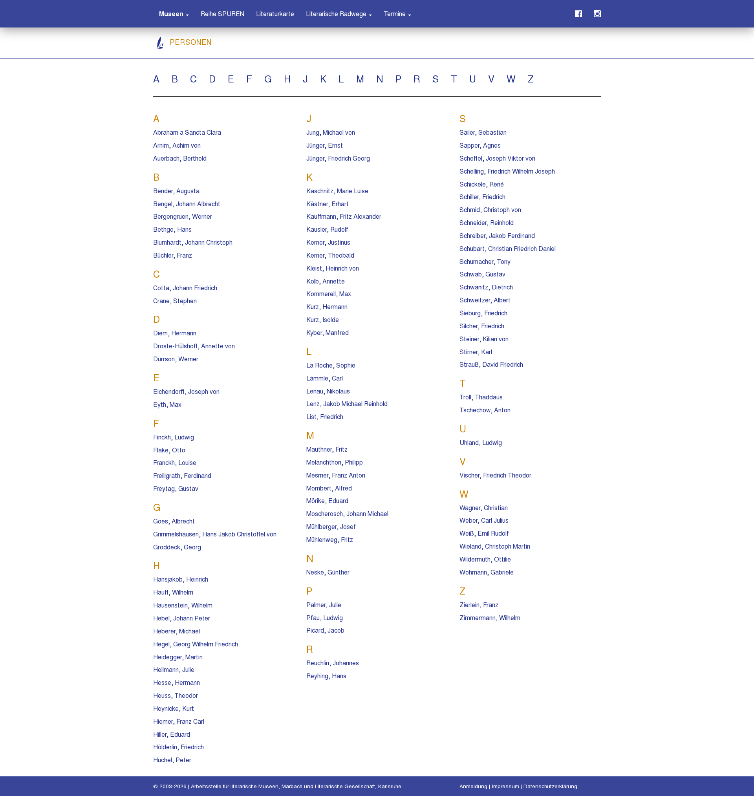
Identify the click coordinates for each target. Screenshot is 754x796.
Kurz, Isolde (322, 319)
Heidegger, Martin (178, 656)
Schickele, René (481, 183)
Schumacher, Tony (485, 261)
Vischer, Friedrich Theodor (495, 474)
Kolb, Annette (325, 280)
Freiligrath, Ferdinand (182, 475)
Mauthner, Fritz (327, 449)
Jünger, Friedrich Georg (338, 158)
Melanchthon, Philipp (334, 462)
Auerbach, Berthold (180, 158)
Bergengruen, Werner (182, 216)
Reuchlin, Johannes (332, 662)
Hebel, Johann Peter (181, 617)
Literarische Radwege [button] (337, 13)
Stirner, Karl (475, 351)
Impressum (505, 786)
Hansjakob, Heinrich (180, 579)
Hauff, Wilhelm (173, 592)
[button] (174, 13)
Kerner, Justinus (328, 242)
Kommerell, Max (328, 293)
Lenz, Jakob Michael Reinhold (347, 403)
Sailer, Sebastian (483, 132)
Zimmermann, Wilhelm (489, 617)
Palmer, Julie (323, 604)
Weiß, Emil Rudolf (484, 533)
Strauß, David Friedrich (491, 364)
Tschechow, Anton (485, 409)
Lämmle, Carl (324, 377)
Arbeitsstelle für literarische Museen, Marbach (246, 786)
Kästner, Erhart (327, 203)
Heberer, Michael (176, 630)
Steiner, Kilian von (484, 338)
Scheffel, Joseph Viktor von (497, 158)
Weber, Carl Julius (484, 520)
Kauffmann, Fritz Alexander (343, 216)
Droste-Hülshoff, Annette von (194, 345)
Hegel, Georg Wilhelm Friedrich (195, 643)
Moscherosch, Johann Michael (347, 513)
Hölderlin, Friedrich (178, 746)
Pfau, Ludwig (324, 617)
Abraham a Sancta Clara (187, 132)
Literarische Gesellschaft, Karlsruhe (358, 786)
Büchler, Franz (172, 255)
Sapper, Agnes (480, 145)
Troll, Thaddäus (481, 396)
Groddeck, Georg (177, 546)
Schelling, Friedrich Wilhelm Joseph (507, 171)
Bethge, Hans (172, 229)
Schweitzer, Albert (485, 299)
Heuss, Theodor (175, 695)
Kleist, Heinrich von (332, 268)
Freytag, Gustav (175, 488)
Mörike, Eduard (327, 500)
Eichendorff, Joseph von (186, 391)
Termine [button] (395, 13)
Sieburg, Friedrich (483, 312)
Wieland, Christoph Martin (494, 546)
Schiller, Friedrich (482, 196)
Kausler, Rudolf (327, 229)
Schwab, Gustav (482, 273)
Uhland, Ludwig (480, 442)
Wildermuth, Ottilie (485, 559)
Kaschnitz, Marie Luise (337, 190)
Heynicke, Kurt (173, 708)
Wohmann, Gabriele (486, 571)
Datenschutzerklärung (550, 786)
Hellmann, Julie (173, 669)
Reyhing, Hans (326, 675)
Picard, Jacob (325, 630)
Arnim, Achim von (177, 145)
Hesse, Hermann (176, 682)
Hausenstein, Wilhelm (182, 604)
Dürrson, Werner (175, 358)
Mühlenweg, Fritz (329, 539)
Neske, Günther (328, 571)
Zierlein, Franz (478, 604)
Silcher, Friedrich (481, 325)
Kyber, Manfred (327, 332)
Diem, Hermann (174, 332)
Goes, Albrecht (174, 520)
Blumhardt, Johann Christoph (192, 242)
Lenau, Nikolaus (328, 390)
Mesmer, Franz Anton (335, 474)
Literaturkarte (275, 13)
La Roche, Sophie (330, 365)
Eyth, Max (167, 404)
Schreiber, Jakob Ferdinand (497, 235)
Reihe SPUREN (222, 13)
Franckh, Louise (174, 462)
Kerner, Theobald (330, 255)
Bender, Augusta (176, 190)
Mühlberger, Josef (331, 526)
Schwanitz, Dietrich (486, 286)
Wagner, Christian (483, 507)
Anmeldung (473, 786)
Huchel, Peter (172, 759)
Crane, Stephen (175, 300)
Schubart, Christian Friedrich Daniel (507, 248)
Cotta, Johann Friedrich (185, 287)
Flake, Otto (169, 449)
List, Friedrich (324, 416)
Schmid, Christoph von (490, 209)
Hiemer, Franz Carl (178, 721)
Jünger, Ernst (324, 145)
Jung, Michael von (330, 132)
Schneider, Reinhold (486, 222)
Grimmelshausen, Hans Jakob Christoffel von (214, 533)
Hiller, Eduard (171, 734)
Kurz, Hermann (327, 306)
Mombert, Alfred (329, 487)
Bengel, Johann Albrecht (186, 203)
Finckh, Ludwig (173, 436)
